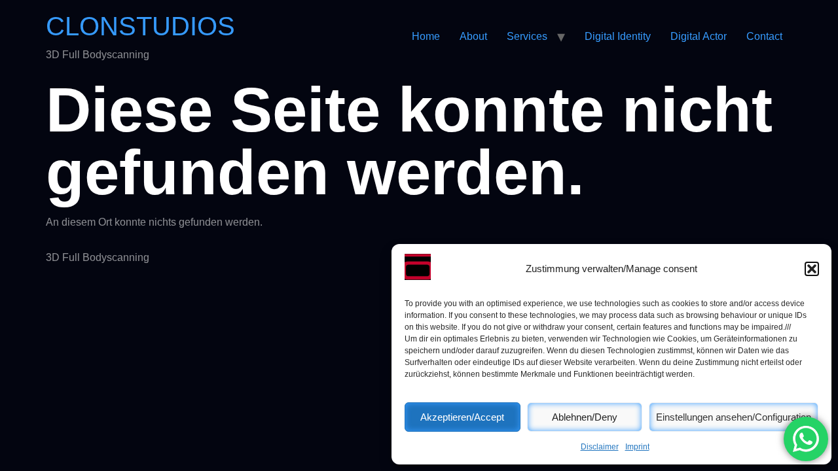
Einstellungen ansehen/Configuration (733, 417)
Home (426, 36)
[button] (811, 268)
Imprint (637, 446)
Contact (764, 36)
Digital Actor (698, 36)
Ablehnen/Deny (584, 417)
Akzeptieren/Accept (462, 417)
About (473, 36)
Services (527, 36)
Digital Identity (618, 36)
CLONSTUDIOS (140, 26)
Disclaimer (600, 446)
